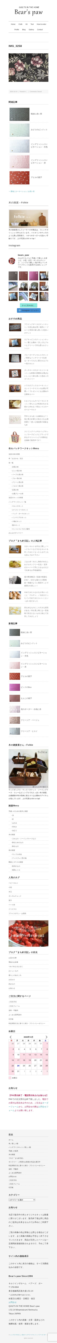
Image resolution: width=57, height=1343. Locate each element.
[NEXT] (45, 1037)
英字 (10, 900)
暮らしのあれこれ (15, 975)
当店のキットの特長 (16, 498)
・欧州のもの (15, 866)
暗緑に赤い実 (36, 114)
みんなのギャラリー (16, 533)
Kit (26, 24)
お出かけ (12, 980)
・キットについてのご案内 (20, 529)
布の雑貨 (12, 850)
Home (13, 24)
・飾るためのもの (17, 842)
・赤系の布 (15, 467)
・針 (12, 819)
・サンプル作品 (16, 854)
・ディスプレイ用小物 (19, 858)
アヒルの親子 (36, 177)
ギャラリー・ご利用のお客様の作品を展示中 (24, 1162)
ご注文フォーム (14, 1006)
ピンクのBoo (26, 687)
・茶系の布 (15, 490)
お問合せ (13, 1302)
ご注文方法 (13, 1002)
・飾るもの (15, 846)
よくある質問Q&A (15, 1015)
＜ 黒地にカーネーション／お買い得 (21, 191)
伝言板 (11, 1019)
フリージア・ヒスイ (29, 731)
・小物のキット (16, 521)
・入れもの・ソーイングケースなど (23, 839)
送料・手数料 (13, 1010)
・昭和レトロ (15, 870)
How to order (41, 24)
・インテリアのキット (19, 517)
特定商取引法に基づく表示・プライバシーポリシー (27, 1023)
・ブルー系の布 (16, 478)
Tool (32, 24)
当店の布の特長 (14, 454)
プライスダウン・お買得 (17, 913)
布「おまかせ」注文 (16, 458)
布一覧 (11, 463)
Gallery (31, 30)
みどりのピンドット (39, 130)
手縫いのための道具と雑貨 (18, 811)
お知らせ (12, 988)
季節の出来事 (13, 962)
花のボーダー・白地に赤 (31, 709)
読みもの (12, 984)
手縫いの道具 (13, 1151)
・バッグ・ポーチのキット (20, 514)
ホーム (11, 1140)
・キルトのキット (17, 506)
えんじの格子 (26, 698)
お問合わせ (13, 1176)
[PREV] (11, 1037)
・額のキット (15, 525)
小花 (10, 887)
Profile (16, 30)
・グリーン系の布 (17, 482)
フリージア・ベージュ (30, 720)
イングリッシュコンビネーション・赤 (34, 665)
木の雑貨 (12, 834)
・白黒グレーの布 (17, 494)
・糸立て (14, 831)
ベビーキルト (13, 883)
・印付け (14, 827)
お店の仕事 (13, 958)
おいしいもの (13, 971)
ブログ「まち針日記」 (17, 1158)
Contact (40, 30)
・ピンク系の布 (16, 471)
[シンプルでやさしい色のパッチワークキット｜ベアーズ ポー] (28, 8)
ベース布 (12, 905)
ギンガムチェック (15, 896)
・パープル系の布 (17, 475)
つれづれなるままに (16, 966)
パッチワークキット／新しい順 (20, 1147)
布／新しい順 (13, 1144)
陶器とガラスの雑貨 (16, 862)
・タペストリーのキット (19, 510)
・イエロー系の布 (17, 486)
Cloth (20, 24)
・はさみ (14, 823)
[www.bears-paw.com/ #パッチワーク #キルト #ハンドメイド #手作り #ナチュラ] (13, 275)
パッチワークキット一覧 (17, 502)
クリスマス (13, 909)
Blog (24, 30)
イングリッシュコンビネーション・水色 (34, 654)
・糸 (12, 815)
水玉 (10, 892)
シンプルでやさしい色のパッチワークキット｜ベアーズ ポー (28, 1334)
